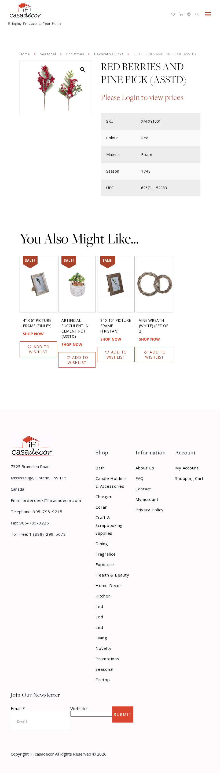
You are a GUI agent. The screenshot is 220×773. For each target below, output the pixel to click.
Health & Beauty (112, 575)
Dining (102, 543)
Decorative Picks (108, 54)
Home (25, 54)
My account (147, 499)
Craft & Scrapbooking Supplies (109, 525)
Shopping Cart (189, 478)
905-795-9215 (47, 511)
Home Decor (109, 585)
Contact (143, 488)
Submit (122, 714)
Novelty (103, 648)
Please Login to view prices (142, 97)
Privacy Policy (149, 509)
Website (78, 709)
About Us (144, 468)
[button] (82, 69)
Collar (101, 507)
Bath (100, 468)
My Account (187, 468)
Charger (104, 496)
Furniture (105, 564)
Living (101, 637)
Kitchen (103, 596)
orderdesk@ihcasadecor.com (51, 500)
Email (18, 709)
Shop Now (33, 333)
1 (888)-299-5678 (47, 534)
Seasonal (48, 54)
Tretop (103, 679)
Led (99, 606)
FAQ (139, 478)
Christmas (75, 54)
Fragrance (106, 554)
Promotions (107, 658)
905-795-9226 (33, 523)
